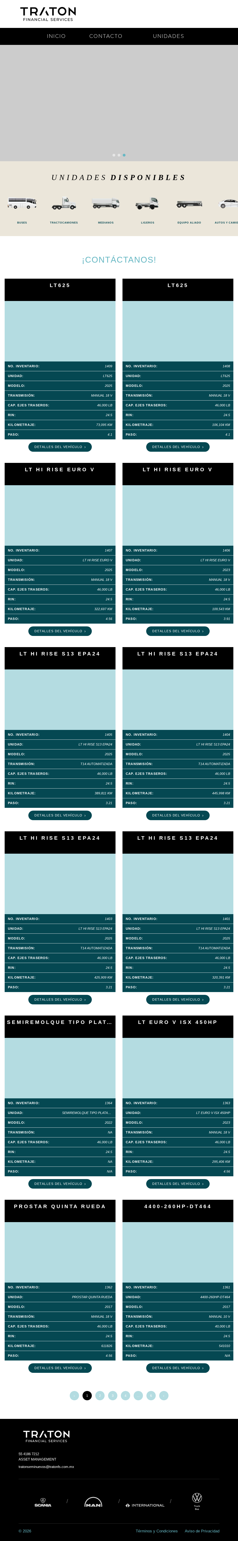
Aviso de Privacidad (202, 1531)
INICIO (56, 36)
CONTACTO (106, 36)
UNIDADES (168, 36)
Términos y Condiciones (157, 1531)
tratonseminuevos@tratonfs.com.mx (46, 1467)
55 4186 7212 (29, 1454)
